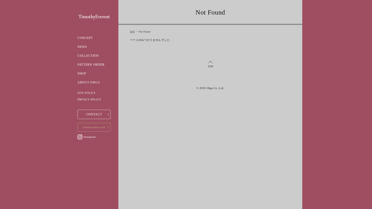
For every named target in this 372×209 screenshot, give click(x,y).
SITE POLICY (87, 93)
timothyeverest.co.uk (94, 127)
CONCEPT (85, 37)
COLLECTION (88, 55)
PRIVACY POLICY (89, 99)
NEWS (82, 46)
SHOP (82, 73)
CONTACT (94, 114)
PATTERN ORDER (91, 64)
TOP (132, 31)
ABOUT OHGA (89, 82)
